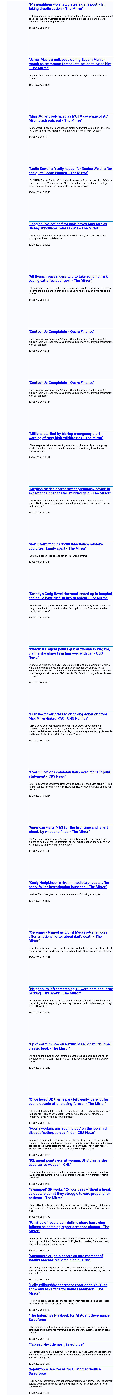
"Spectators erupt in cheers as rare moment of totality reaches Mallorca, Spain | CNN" (66, 1258)
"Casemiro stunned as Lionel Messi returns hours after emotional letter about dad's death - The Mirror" (68, 936)
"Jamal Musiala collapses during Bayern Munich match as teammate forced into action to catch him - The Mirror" (70, 63)
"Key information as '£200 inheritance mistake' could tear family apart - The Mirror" (66, 546)
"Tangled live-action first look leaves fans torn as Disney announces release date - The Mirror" (68, 226)
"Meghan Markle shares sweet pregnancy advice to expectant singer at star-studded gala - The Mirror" (70, 491)
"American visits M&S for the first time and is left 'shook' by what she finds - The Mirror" (68, 829)
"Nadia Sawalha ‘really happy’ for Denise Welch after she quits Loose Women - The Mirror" (70, 171)
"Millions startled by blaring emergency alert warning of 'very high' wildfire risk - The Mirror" (66, 436)
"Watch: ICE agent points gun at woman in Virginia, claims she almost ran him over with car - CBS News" (69, 653)
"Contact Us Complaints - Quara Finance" (61, 331)
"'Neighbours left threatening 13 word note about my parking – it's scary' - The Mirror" (71, 991)
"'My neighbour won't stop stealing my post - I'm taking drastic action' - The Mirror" (67, 6)
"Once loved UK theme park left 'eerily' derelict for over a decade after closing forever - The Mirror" (68, 1101)
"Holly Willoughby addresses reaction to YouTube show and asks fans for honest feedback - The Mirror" (68, 1289)
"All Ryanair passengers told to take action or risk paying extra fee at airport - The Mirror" (68, 278)
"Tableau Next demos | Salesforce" (56, 1344)
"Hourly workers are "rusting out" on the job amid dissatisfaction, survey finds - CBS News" (68, 1130)
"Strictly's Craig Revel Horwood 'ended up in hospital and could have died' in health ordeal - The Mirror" (70, 596)
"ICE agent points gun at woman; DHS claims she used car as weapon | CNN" (68, 1162)
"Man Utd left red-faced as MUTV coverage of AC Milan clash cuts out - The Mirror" (68, 118)
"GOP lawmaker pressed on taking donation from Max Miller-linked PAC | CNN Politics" (68, 716)
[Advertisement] (71, 43)
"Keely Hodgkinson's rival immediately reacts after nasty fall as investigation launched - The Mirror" (69, 885)
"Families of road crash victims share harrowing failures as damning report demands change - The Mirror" (69, 1226)
